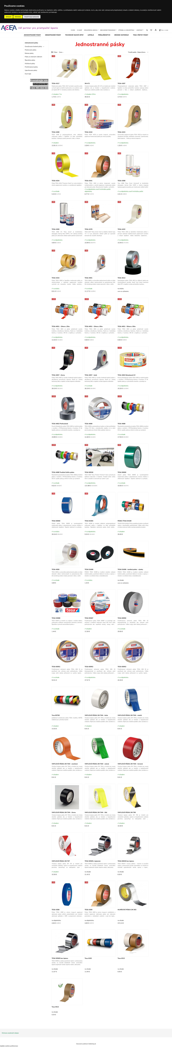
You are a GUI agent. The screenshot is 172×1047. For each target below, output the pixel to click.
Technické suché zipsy (74, 35)
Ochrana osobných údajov (10, 1033)
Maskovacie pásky (30, 50)
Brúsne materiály (121, 35)
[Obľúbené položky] (151, 30)
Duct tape (28, 74)
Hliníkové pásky (30, 64)
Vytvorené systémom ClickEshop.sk (86, 1044)
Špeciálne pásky (30, 60)
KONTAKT (140, 30)
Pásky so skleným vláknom (33, 57)
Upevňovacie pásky (31, 70)
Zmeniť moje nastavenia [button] (31, 17)
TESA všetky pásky (140, 35)
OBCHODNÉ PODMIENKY (108, 30)
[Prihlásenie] (156, 30)
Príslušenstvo (104, 35)
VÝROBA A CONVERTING (126, 30)
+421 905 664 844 (39, 87)
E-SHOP (79, 30)
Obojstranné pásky (53, 35)
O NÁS (73, 30)
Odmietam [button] (18, 17)
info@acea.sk (40, 84)
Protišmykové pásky (31, 67)
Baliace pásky (29, 53)
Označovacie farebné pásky (33, 46)
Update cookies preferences (9, 1046)
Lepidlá (91, 35)
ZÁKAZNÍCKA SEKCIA (90, 30)
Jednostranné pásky (32, 35)
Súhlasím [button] (8, 17)
